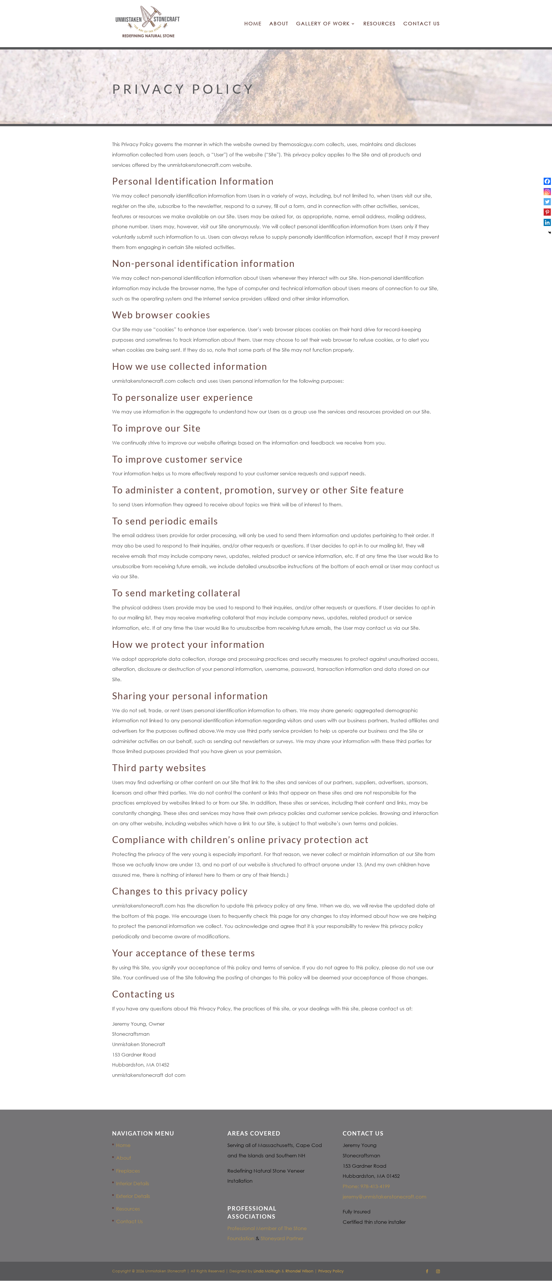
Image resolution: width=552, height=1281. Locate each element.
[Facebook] (547, 181)
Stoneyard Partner (282, 1238)
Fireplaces (128, 1171)
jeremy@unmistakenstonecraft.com (384, 1197)
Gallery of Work (323, 24)
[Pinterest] (547, 212)
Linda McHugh (267, 1271)
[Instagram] (547, 191)
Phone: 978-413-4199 (366, 1186)
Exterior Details (133, 1196)
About (278, 24)
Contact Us (421, 24)
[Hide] (549, 232)
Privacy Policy (331, 1271)
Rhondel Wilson (299, 1271)
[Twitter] (547, 201)
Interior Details (132, 1183)
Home (253, 24)
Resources (379, 24)
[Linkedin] (547, 222)
